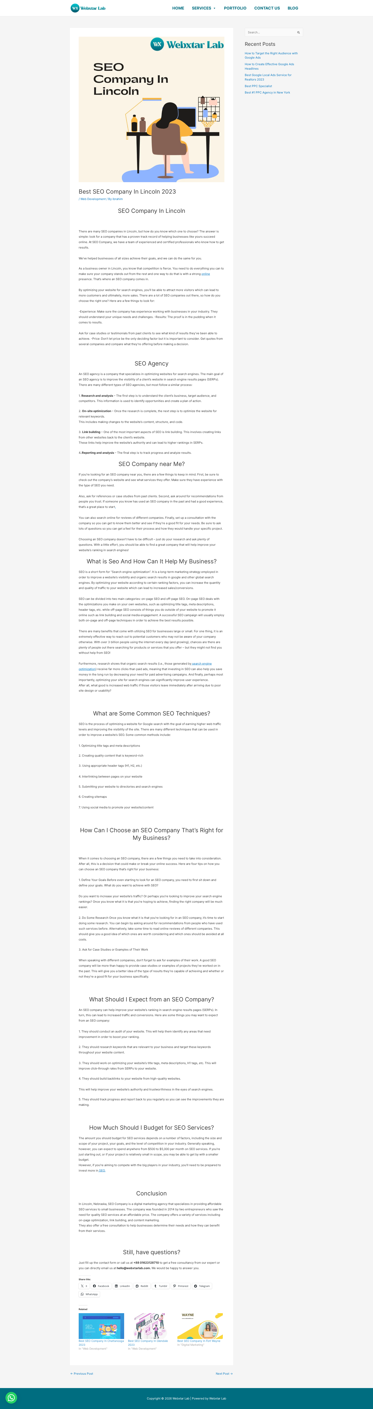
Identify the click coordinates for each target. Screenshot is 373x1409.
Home (178, 8)
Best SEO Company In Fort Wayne (198, 1340)
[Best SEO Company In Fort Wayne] (200, 1326)
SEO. (101, 1170)
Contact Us (267, 8)
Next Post (224, 1373)
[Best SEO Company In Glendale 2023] (150, 1326)
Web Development (93, 199)
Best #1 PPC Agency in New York (267, 92)
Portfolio (235, 8)
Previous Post (81, 1373)
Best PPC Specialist (258, 86)
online (205, 274)
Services (201, 8)
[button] (11, 1398)
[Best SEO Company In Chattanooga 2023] (101, 1326)
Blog (293, 8)
